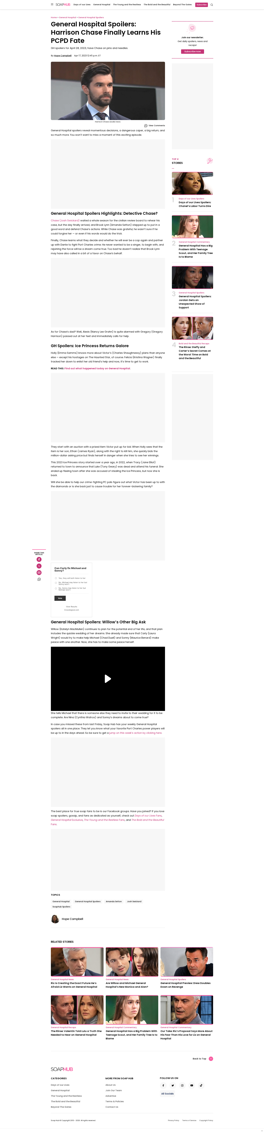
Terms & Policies (114, 1101)
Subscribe (202, 4)
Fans (159, 815)
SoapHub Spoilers (61, 906)
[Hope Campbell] (56, 919)
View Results (71, 606)
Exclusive (77, 820)
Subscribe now (192, 51)
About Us (110, 1085)
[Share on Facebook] (39, 559)
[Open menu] (52, 4)
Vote (60, 598)
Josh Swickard (134, 901)
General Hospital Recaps (63, 1027)
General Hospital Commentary (194, 242)
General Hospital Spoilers (88, 901)
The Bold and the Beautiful (157, 4)
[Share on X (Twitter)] (39, 566)
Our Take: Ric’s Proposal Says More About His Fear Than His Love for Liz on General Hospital (186, 1034)
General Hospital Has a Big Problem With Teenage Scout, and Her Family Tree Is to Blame (131, 1034)
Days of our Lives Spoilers (191, 198)
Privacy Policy (173, 1120)
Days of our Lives (82, 4)
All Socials (167, 1093)
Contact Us (111, 1107)
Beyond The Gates (182, 4)
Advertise (110, 1096)
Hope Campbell (63, 55)
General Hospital (101, 4)
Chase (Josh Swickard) (65, 220)
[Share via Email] (39, 572)
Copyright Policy (206, 1120)
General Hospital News (62, 979)
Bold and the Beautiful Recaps (194, 343)
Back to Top (199, 1058)
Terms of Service (189, 1120)
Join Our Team (113, 1090)
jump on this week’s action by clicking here (135, 733)
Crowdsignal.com (71, 610)
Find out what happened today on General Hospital (97, 368)
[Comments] (39, 579)
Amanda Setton (114, 901)
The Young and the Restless (127, 4)
